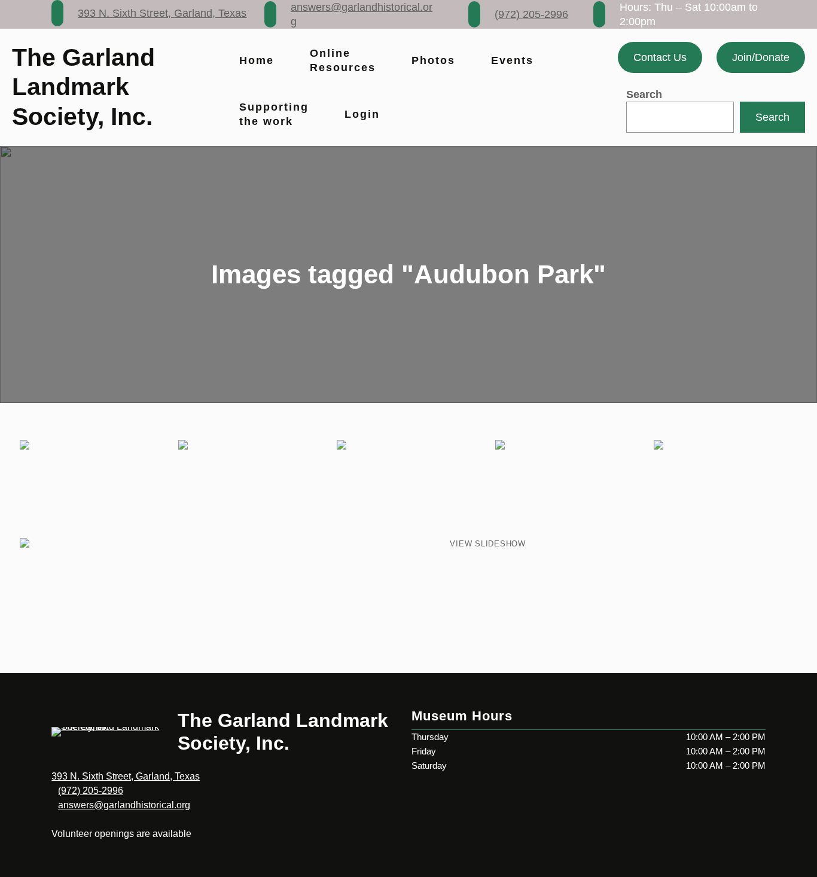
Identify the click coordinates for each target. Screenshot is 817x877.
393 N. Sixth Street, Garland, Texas (162, 13)
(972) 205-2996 (531, 14)
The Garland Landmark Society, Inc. (83, 87)
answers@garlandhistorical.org (124, 805)
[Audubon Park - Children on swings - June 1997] (408, 488)
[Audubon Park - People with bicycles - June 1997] (91, 488)
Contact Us (660, 57)
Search (644, 94)
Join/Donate (760, 57)
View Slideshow (488, 543)
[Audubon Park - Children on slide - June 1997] (726, 488)
